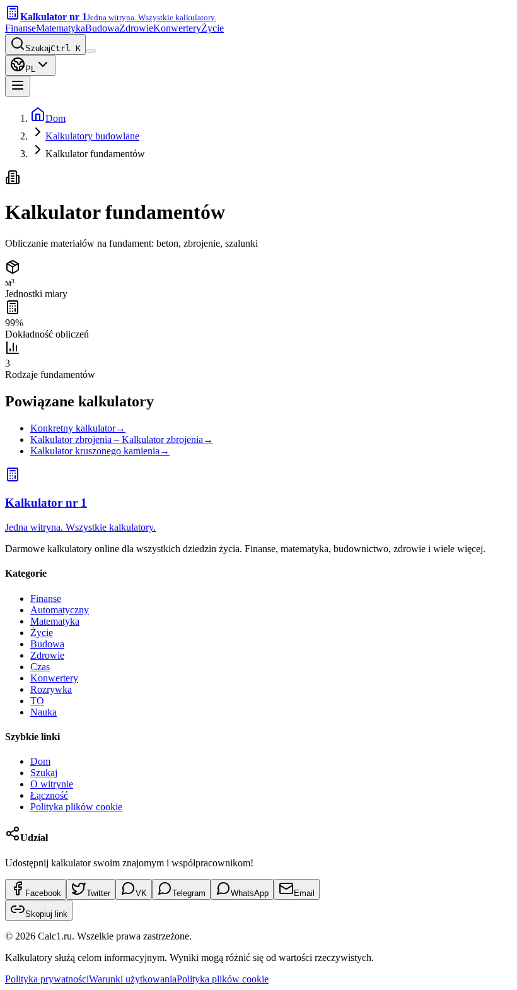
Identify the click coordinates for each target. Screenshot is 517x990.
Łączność (49, 795)
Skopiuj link (46, 914)
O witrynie (51, 784)
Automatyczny (59, 609)
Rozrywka (51, 689)
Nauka (43, 712)
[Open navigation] (17, 86)
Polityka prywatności (47, 979)
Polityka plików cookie (76, 806)
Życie (212, 28)
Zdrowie (136, 28)
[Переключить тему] (91, 51)
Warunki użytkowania (133, 979)
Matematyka (60, 28)
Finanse (20, 28)
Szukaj (43, 772)
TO (37, 700)
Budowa (102, 28)
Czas (40, 666)
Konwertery (177, 28)
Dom (55, 118)
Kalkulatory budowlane (92, 136)
